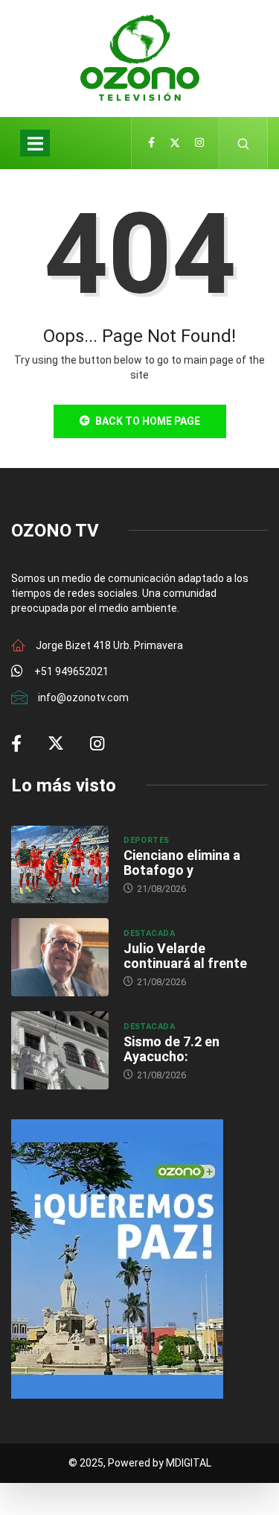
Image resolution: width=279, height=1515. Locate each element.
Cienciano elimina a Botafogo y (182, 862)
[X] (175, 143)
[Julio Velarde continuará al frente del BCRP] (60, 957)
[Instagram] (199, 143)
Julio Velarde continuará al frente (185, 955)
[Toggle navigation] (35, 143)
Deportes (147, 840)
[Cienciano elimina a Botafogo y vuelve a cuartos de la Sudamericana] (60, 865)
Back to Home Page (147, 421)
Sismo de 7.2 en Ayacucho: (171, 1049)
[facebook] (151, 143)
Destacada (149, 933)
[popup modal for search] (243, 143)
